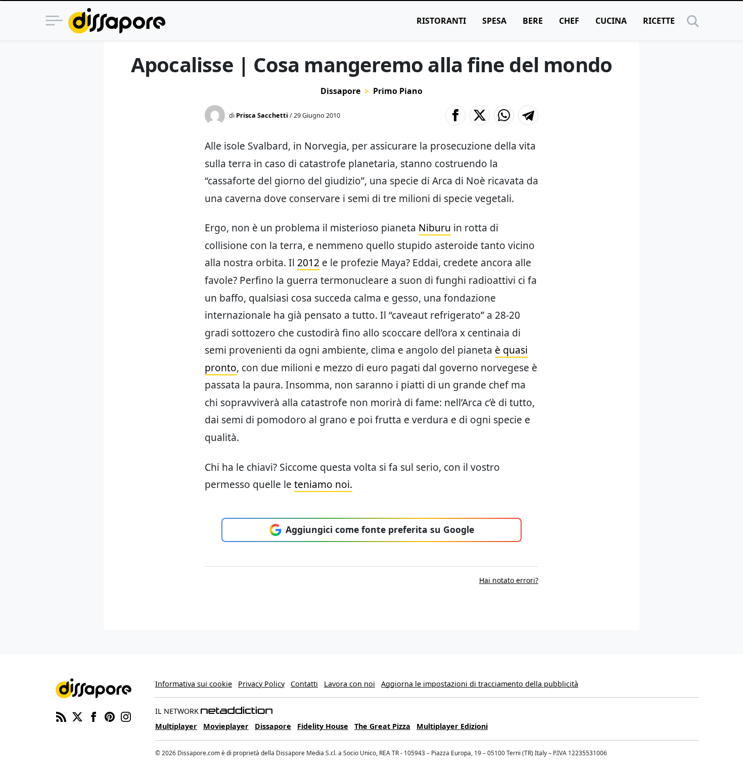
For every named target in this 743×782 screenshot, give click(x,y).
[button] (455, 115)
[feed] (61, 716)
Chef (569, 20)
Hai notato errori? (508, 580)
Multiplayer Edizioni (452, 726)
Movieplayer (226, 726)
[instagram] (126, 716)
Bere (533, 20)
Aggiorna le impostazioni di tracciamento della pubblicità (479, 684)
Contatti (304, 684)
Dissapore (340, 90)
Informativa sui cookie (193, 684)
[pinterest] (110, 716)
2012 (308, 262)
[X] (77, 716)
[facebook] (93, 716)
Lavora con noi (349, 684)
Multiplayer (176, 726)
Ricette (659, 20)
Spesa (494, 20)
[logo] (116, 20)
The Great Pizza (382, 726)
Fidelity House (322, 726)
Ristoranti (441, 20)
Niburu (435, 227)
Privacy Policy (261, 684)
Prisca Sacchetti (262, 115)
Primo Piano (398, 90)
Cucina (611, 20)
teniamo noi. (323, 484)
